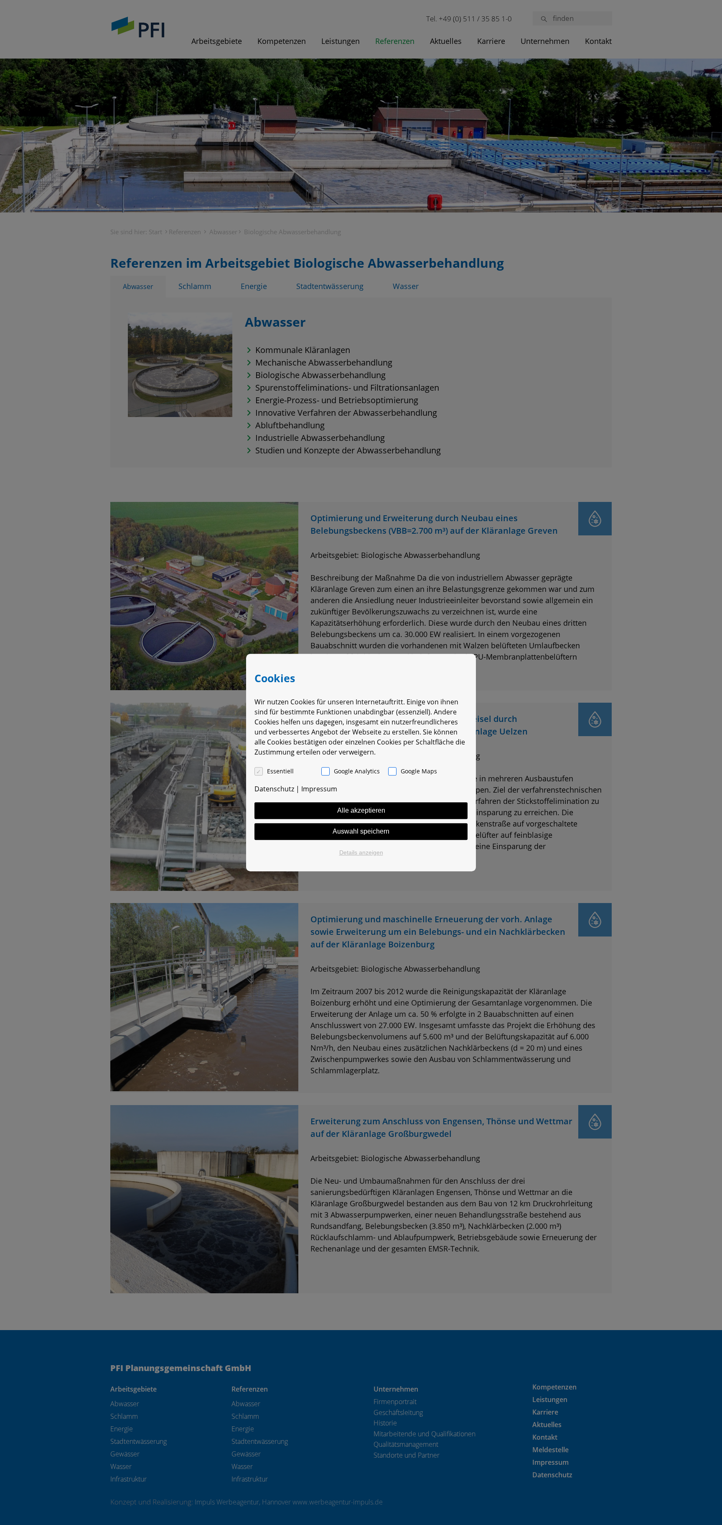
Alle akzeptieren (361, 810)
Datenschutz (274, 788)
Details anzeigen (361, 852)
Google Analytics (357, 771)
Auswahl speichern (361, 831)
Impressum (319, 788)
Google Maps (419, 771)
